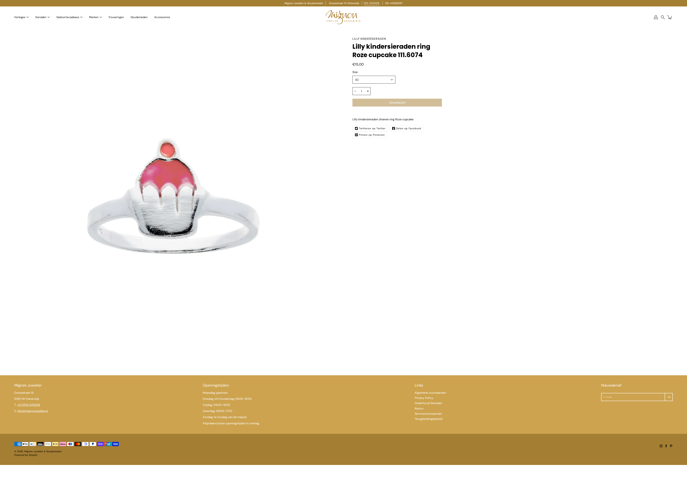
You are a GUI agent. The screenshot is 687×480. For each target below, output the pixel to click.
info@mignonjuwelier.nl (32, 411)
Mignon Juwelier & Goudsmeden (43, 451)
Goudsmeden (139, 17)
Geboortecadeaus (67, 17)
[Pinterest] (671, 446)
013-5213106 (371, 3)
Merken (94, 17)
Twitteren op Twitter (372, 128)
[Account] (656, 17)
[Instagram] (661, 446)
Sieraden (41, 17)
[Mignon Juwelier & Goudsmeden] (343, 17)
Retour (419, 408)
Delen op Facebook (408, 128)
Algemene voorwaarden (430, 393)
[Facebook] (666, 446)
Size (355, 72)
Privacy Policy (424, 398)
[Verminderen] (355, 91)
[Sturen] (669, 397)
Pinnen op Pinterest (372, 134)
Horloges (19, 17)
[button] (663, 17)
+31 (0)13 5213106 (28, 405)
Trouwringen (116, 17)
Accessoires (162, 17)
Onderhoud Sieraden (428, 403)
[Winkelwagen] (670, 17)
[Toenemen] (368, 91)
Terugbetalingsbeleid (428, 419)
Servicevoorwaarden (428, 414)
